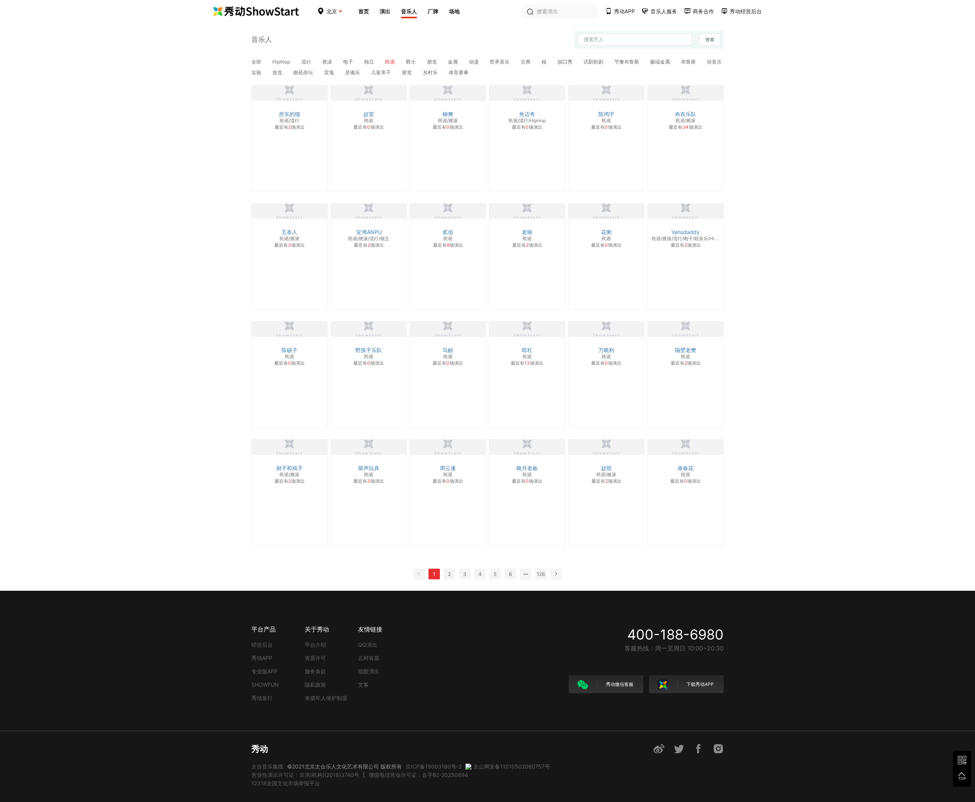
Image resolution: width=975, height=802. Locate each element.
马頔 (448, 350)
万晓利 (606, 350)
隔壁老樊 (685, 350)
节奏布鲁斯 (627, 62)
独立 (370, 62)
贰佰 (448, 232)
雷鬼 (330, 72)
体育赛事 (458, 72)
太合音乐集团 (267, 766)
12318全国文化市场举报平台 (285, 783)
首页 (363, 11)
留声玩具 (368, 468)
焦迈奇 (527, 114)
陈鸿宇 (606, 114)
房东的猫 (289, 114)
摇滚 (328, 62)
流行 (307, 62)
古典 (526, 62)
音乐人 (409, 11)
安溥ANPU (369, 232)
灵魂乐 (353, 72)
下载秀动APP (699, 684)
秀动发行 (262, 698)
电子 (349, 62)
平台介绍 (315, 644)
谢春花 (686, 468)
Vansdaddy (685, 232)
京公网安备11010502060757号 (511, 766)
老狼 (527, 232)
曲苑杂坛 (304, 72)
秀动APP (261, 658)
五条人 (289, 232)
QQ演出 (367, 644)
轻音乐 (714, 62)
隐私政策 (315, 684)
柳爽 (448, 114)
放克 (278, 72)
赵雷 (368, 114)
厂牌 (433, 11)
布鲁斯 (689, 62)
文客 (363, 684)
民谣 (390, 62)
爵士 (411, 62)
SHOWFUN (265, 684)
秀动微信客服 (619, 684)
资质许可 (315, 658)
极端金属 (660, 62)
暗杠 (527, 350)
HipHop (282, 62)
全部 (257, 62)
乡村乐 (431, 72)
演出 (385, 11)
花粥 (606, 232)
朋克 (432, 62)
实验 (257, 72)
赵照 (606, 468)
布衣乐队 (685, 114)
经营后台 (262, 644)
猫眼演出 (368, 671)
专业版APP (264, 671)
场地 (454, 11)
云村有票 (368, 658)
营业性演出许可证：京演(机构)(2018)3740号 (305, 775)
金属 (453, 62)
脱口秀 (566, 62)
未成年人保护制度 (326, 698)
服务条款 (315, 671)
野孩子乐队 (368, 350)
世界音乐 (500, 62)
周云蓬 (448, 468)
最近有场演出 (290, 127)
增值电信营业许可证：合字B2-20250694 (418, 775)
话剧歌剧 (594, 62)
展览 (407, 72)
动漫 (474, 62)
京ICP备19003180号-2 (434, 766)
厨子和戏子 (289, 468)
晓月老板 (527, 468)
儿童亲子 (381, 72)
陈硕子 (289, 350)
